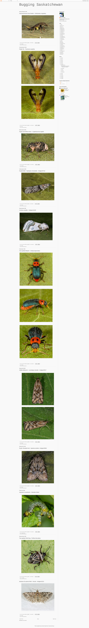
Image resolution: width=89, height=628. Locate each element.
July (61, 69)
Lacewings (61, 39)
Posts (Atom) (25, 620)
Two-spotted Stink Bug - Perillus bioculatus (30, 538)
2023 (61, 60)
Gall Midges (62, 36)
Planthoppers (62, 43)
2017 (61, 74)
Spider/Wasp (62, 46)
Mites (61, 41)
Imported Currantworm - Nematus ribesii (29, 492)
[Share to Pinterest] (39, 42)
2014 (61, 78)
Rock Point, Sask (24, 616)
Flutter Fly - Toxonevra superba (27, 49)
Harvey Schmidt (62, 17)
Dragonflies (61, 34)
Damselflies (62, 33)
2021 (61, 62)
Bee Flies (61, 25)
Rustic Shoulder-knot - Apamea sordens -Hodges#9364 (33, 448)
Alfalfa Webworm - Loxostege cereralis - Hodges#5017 (32, 370)
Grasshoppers (62, 37)
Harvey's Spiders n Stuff (64, 88)
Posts (61, 82)
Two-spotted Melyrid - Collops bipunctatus (29, 250)
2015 (61, 77)
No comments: (32, 42)
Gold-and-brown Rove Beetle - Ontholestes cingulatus (32, 13)
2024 (61, 59)
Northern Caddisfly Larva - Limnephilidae (67, 90)
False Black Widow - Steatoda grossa (67, 97)
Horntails (61, 38)
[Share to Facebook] (38, 42)
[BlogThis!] (36, 42)
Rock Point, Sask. (24, 127)
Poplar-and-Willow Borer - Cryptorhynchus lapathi (31, 131)
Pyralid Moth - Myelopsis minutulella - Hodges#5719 (32, 171)
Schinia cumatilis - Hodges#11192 (27, 210)
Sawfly (61, 44)
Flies (22, 126)
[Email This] (35, 42)
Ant (60, 24)
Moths (22, 245)
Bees (61, 26)
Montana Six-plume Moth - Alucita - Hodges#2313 (31, 581)
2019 (61, 73)
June (62, 70)
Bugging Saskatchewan (41, 5)
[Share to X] (37, 42)
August (62, 68)
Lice (60, 40)
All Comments (63, 83)
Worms (61, 54)
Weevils (61, 53)
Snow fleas (61, 45)
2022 (61, 61)
